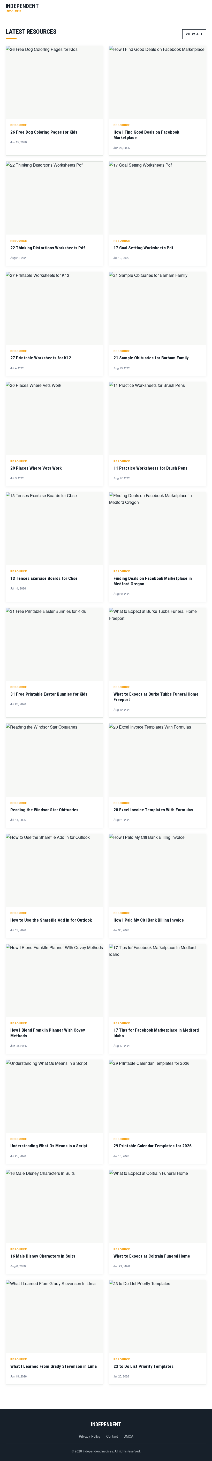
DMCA (128, 1436)
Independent (106, 1424)
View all (194, 34)
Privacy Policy (90, 1436)
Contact (112, 1436)
